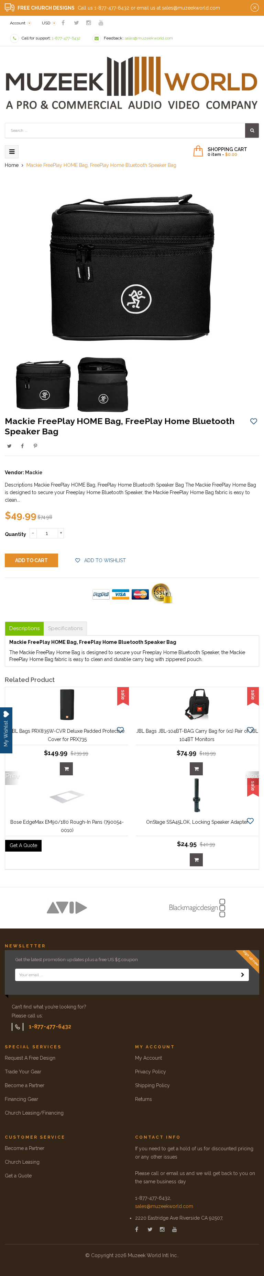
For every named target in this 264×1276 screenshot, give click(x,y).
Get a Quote (18, 1175)
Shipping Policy (152, 1085)
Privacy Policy (150, 1071)
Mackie (33, 472)
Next (252, 776)
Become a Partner (24, 1085)
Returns (143, 1099)
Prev (12, 776)
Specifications (65, 628)
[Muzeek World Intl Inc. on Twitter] (76, 23)
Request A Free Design (30, 1058)
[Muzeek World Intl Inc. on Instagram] (88, 23)
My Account (148, 1058)
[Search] (252, 130)
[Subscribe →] (243, 975)
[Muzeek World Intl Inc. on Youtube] (101, 23)
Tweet (9, 446)
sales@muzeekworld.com (164, 1206)
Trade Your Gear (23, 1071)
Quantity (15, 534)
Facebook (22, 446)
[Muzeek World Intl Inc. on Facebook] (63, 23)
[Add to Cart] (66, 768)
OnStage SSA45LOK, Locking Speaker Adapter (197, 822)
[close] (254, 7)
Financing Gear (21, 1099)
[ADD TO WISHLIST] (254, 421)
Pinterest (35, 446)
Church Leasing (22, 1162)
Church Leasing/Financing (34, 1113)
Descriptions (24, 628)
